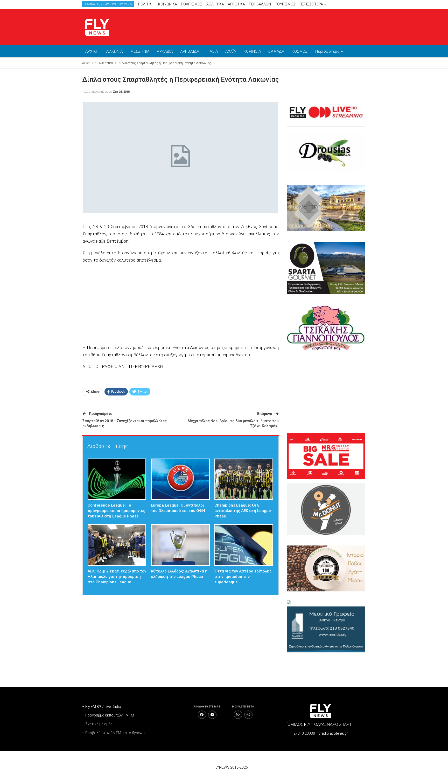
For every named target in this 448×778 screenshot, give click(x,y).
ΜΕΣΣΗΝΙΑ (140, 51)
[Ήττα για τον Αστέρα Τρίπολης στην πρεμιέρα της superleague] (243, 545)
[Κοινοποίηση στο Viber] (238, 715)
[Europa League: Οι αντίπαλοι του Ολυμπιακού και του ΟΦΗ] (180, 479)
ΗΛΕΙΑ (212, 51)
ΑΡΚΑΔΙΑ (165, 51)
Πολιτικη (146, 4)
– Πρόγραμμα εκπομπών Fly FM (108, 715)
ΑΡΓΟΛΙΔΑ (189, 51)
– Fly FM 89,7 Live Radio (101, 707)
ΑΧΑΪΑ (230, 51)
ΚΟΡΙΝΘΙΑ (252, 51)
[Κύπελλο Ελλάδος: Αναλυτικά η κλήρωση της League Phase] (180, 545)
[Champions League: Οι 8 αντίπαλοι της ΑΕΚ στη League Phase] (243, 479)
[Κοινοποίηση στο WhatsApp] (248, 715)
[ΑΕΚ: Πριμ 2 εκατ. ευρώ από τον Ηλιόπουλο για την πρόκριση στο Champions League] (117, 545)
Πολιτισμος (191, 4)
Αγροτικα (236, 4)
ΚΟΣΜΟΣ (300, 51)
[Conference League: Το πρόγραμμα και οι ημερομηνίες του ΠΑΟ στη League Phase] (117, 479)
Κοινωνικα (167, 4)
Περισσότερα (311, 4)
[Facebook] (202, 715)
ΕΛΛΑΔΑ (276, 51)
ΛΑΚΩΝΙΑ (114, 51)
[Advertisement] (273, 26)
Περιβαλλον (260, 4)
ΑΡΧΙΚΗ (92, 51)
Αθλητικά (215, 4)
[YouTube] (212, 715)
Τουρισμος (285, 4)
